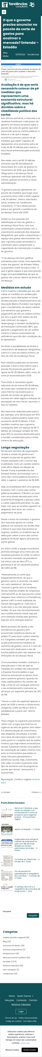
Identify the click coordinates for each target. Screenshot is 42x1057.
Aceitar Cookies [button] (29, 1050)
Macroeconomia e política (14, 957)
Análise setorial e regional (14, 937)
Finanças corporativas (12, 949)
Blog (5, 941)
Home (12, 996)
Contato (33, 1000)
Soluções (9, 1000)
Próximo (35, 792)
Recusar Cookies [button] (12, 1050)
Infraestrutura (9, 953)
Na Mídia (5, 55)
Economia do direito (11, 945)
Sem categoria (9, 969)
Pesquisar (7, 911)
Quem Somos (24, 996)
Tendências (8, 973)
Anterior (6, 792)
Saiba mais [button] (25, 1043)
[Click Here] (4, 12)
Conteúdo (21, 1000)
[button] (25, 996)
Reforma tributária (11, 965)
